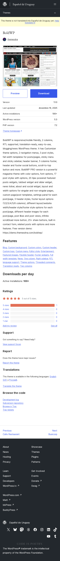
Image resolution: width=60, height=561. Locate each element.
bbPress (8, 504)
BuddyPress (10, 510)
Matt (7, 500)
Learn (6, 471)
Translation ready (11, 266)
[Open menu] (55, 4)
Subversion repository (13, 403)
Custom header (49, 247)
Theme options (27, 262)
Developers (8, 481)
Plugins (35, 456)
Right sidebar (42, 258)
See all (54, 326)
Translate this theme (12, 386)
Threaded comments (45, 262)
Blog (5, 247)
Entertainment (47, 251)
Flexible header (26, 255)
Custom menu (22, 251)
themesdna (13, 39)
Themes (6, 13)
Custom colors (34, 247)
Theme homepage (11, 131)
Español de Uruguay (19, 522)
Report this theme (11, 363)
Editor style (34, 251)
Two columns (26, 266)
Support (7, 475)
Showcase (36, 446)
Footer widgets (42, 255)
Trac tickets (8, 410)
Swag (35, 485)
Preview (15, 93)
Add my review (10, 326)
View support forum (12, 344)
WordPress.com (12, 495)
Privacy (6, 461)
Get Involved (38, 471)
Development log (11, 399)
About (6, 446)
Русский (13, 380)
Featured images (10, 255)
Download (43, 93)
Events (35, 475)
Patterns (35, 461)
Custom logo (9, 251)
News (20, 258)
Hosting (7, 456)
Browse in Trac (10, 406)
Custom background (17, 247)
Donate (36, 481)
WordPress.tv (11, 485)
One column (29, 258)
